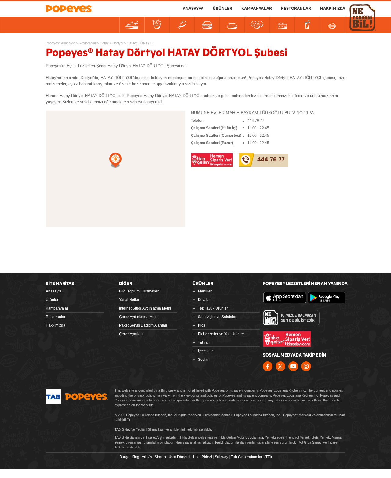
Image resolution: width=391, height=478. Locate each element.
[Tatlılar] (282, 25)
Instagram (306, 366)
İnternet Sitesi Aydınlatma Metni (145, 308)
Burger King (129, 457)
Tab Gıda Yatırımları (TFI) (251, 457)
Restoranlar (55, 317)
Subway (221, 457)
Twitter (280, 366)
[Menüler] (132, 25)
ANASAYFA (193, 8)
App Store (284, 298)
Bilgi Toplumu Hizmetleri (139, 291)
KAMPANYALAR (256, 8)
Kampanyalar (57, 308)
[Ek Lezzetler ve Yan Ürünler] (257, 25)
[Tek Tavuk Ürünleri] (182, 25)
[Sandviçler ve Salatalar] (207, 25)
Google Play (329, 298)
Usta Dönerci (179, 457)
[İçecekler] (307, 25)
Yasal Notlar (129, 300)
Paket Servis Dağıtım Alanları (143, 325)
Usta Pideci (202, 457)
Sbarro (160, 457)
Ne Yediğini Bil (291, 317)
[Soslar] (332, 25)
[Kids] (232, 25)
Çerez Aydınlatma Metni (139, 317)
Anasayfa (53, 291)
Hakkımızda (55, 325)
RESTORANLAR (296, 8)
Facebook (267, 366)
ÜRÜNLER (222, 8)
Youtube (293, 366)
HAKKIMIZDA (332, 8)
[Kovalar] (157, 25)
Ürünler (52, 300)
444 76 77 (271, 159)
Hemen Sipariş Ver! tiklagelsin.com (287, 339)
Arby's (147, 457)
